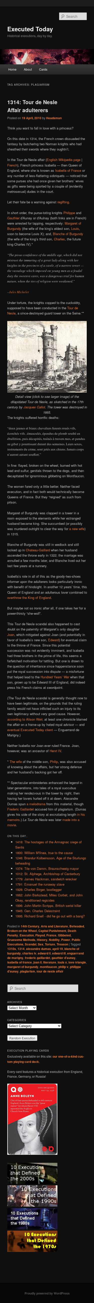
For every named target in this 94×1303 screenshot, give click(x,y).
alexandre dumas (38, 948)
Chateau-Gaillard (38, 550)
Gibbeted (64, 935)
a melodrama (36, 803)
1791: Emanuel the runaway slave (39, 884)
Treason (62, 944)
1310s (11, 948)
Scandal (30, 944)
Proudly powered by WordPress (47, 1293)
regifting (63, 202)
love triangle (77, 962)
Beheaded (76, 926)
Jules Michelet (19, 292)
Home (12, 69)
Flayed (40, 935)
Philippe (69, 212)
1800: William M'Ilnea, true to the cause (44, 852)
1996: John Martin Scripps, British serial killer (48, 905)
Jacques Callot (34, 407)
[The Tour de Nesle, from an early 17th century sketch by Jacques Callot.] (47, 391)
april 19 (57, 948)
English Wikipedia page (63, 159)
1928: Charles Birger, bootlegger (38, 889)
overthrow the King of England (29, 597)
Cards (43, 69)
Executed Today (30, 29)
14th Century (30, 926)
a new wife (76, 528)
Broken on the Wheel (22, 930)
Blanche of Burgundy (68, 233)
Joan (10, 634)
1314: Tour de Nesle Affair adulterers (32, 106)
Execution (27, 935)
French (12, 165)
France (51, 935)
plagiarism (27, 971)
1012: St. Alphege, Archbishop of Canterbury (47, 873)
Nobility (54, 939)
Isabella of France (68, 170)
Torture (50, 944)
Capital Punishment (52, 930)
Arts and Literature (54, 926)
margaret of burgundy (22, 966)
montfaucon (48, 966)
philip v (63, 966)
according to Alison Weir (24, 719)
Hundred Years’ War (55, 677)
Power (65, 939)
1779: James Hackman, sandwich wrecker (46, 879)
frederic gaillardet (37, 957)
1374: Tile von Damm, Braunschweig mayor (47, 868)
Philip (54, 761)
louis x (62, 962)
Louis (75, 228)
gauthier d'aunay (63, 957)
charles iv (29, 953)
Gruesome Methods (21, 939)
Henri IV (55, 750)
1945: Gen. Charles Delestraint (37, 910)
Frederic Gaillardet (20, 809)
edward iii (59, 953)
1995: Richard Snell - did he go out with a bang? (50, 916)
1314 (21, 948)
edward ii (44, 953)
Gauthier (13, 218)
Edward (53, 639)
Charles (59, 239)
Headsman (54, 118)
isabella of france (19, 962)
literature (49, 962)
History (42, 939)
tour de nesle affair (50, 971)
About (28, 69)
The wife (16, 761)
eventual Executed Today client (30, 729)
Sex (40, 944)
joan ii (37, 962)
